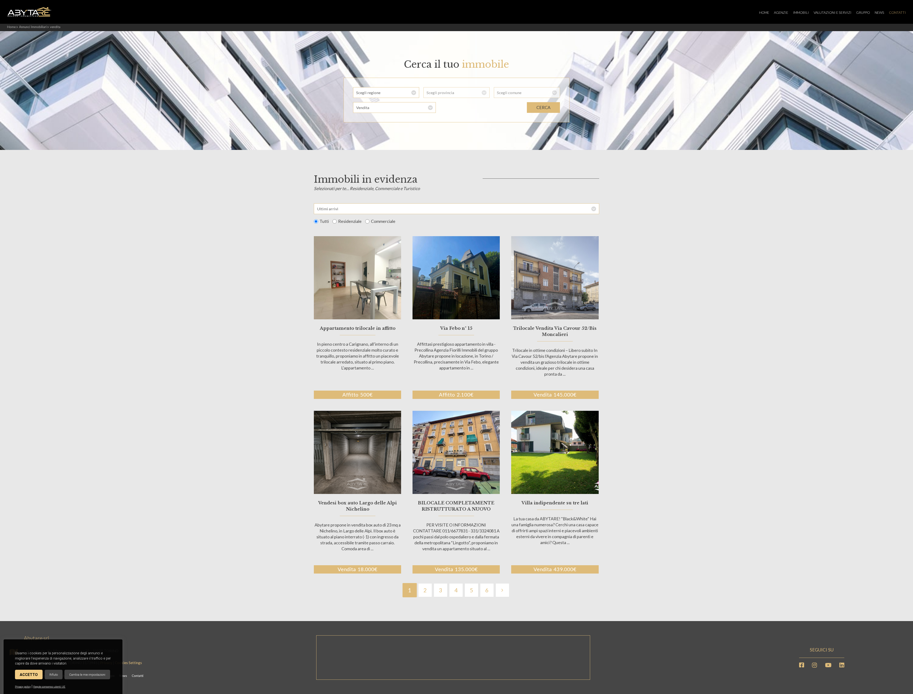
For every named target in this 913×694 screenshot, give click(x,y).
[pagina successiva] (502, 590)
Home (764, 12)
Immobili (801, 12)
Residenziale (350, 221)
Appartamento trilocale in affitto (357, 328)
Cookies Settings (128, 662)
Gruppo (863, 12)
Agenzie (781, 12)
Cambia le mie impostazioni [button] (87, 674)
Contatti (897, 12)
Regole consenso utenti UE (49, 686)
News (879, 12)
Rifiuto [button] (53, 674)
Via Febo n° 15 (456, 328)
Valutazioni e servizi (832, 12)
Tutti (324, 221)
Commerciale (383, 221)
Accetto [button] (29, 674)
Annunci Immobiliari (33, 27)
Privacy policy (23, 686)
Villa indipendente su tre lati (554, 503)
